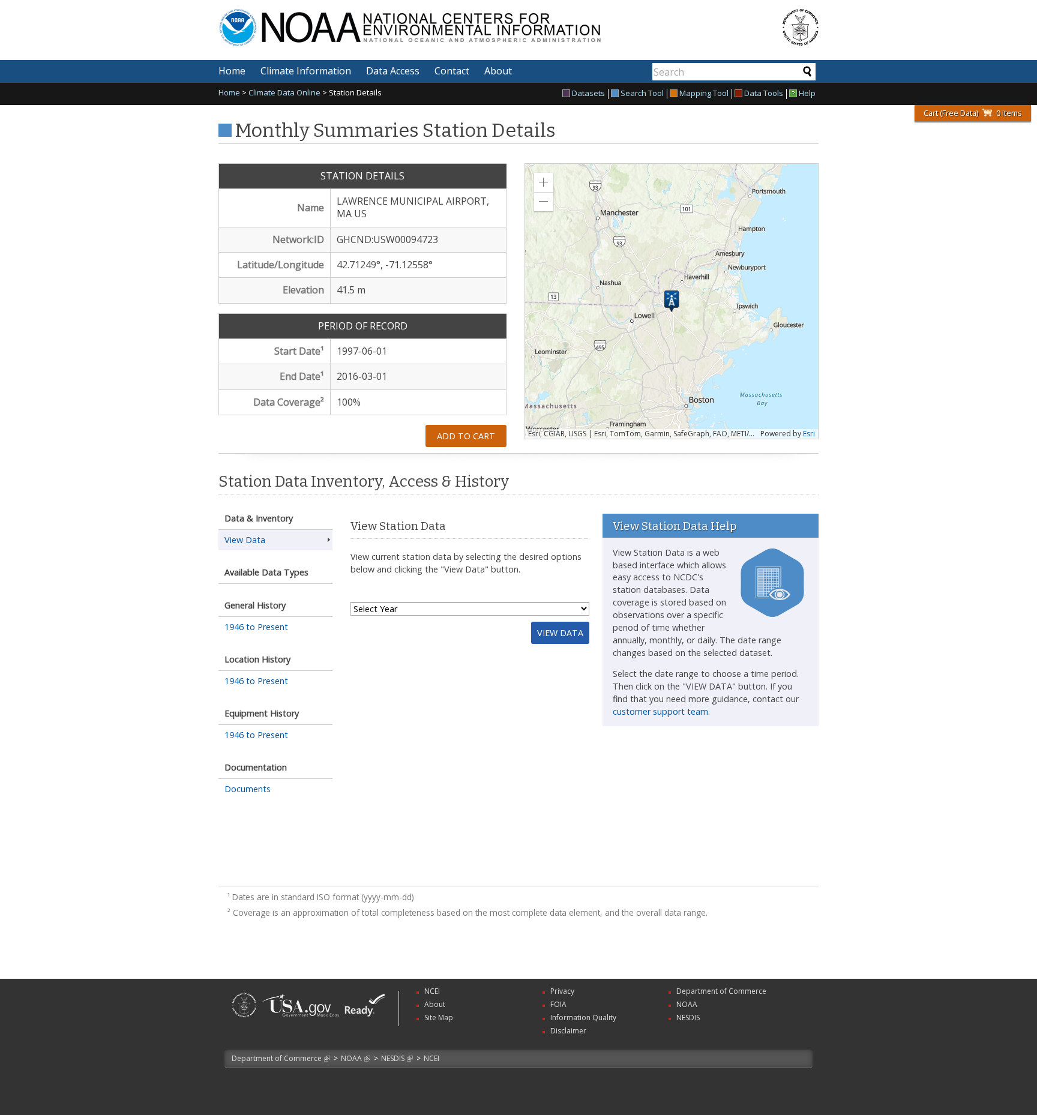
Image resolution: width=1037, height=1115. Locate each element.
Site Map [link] (438, 1017)
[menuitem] (585, 94)
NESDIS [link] (688, 1017)
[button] (543, 182)
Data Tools (763, 94)
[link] (244, 1019)
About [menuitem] (498, 70)
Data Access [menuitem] (392, 70)
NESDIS (392, 1058)
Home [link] (229, 92)
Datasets (588, 94)
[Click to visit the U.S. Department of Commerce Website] (801, 27)
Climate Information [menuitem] (305, 70)
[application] (671, 301)
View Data (560, 633)
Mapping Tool (704, 94)
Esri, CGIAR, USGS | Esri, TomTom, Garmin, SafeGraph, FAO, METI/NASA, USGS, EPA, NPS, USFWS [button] (642, 434)
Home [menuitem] (231, 70)
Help (807, 94)
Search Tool (642, 94)
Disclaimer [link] (568, 1031)
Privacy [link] (562, 991)
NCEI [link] (432, 991)
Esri (809, 433)
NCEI (431, 1058)
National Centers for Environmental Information (469, 20)
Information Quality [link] (583, 1017)
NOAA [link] (686, 1004)
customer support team (660, 711)
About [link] (434, 1004)
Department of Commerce (277, 1058)
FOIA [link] (558, 1004)
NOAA (351, 1058)
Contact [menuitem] (451, 70)
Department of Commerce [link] (721, 991)
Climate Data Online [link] (284, 92)
